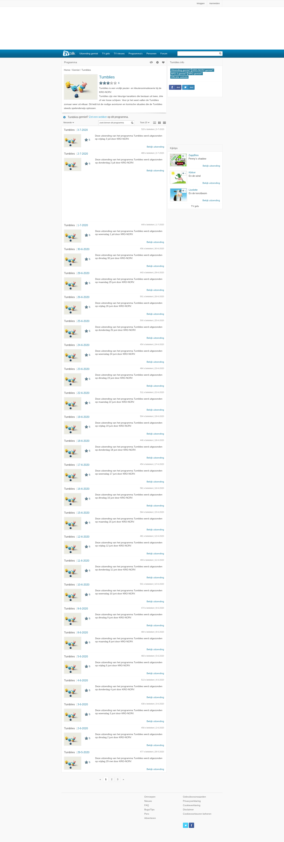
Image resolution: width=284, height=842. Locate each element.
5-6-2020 (82, 656)
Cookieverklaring (191, 805)
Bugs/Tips (149, 809)
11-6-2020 (83, 560)
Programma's (135, 53)
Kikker (192, 172)
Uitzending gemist (88, 53)
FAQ (146, 805)
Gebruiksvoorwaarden (194, 797)
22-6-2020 (83, 392)
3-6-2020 (82, 704)
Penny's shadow (197, 158)
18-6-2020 (83, 440)
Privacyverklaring (192, 801)
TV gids (106, 53)
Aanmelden (214, 3)
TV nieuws (119, 53)
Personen (151, 53)
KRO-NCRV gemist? (202, 70)
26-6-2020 (83, 297)
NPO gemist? (195, 73)
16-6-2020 (83, 488)
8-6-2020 (82, 632)
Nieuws (148, 801)
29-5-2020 (83, 752)
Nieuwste (67, 122)
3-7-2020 (82, 129)
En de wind (195, 175)
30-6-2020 (83, 249)
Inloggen (201, 3)
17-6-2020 (83, 464)
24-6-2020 (83, 344)
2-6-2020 (82, 728)
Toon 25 (143, 122)
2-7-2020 (82, 153)
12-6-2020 (83, 536)
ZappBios (194, 155)
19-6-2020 (83, 416)
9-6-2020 (82, 608)
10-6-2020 (83, 584)
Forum (163, 53)
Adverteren (150, 818)
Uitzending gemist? (181, 70)
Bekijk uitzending (155, 147)
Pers (146, 814)
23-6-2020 (83, 368)
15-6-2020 (83, 512)
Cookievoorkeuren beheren (197, 814)
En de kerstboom (198, 193)
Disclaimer (188, 809)
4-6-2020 (82, 680)
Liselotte (193, 189)
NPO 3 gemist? (179, 73)
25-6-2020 (83, 321)
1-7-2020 (82, 225)
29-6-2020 (83, 273)
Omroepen (149, 797)
